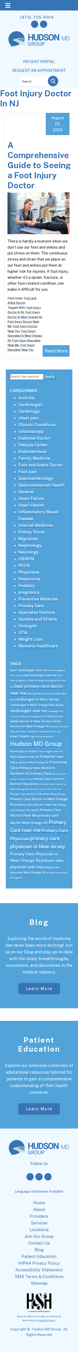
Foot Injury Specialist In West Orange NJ (24, 335)
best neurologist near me (39, 675)
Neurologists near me (24, 756)
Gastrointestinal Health (41, 485)
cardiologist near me (28, 710)
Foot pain (27, 471)
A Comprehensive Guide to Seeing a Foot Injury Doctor (39, 165)
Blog (39, 922)
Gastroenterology (35, 478)
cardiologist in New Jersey (37, 699)
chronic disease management (27, 716)
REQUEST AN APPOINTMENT (39, 70)
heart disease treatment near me (40, 731)
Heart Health (31, 505)
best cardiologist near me (28, 670)
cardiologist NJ (55, 711)
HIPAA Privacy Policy (39, 1263)
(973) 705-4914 (37, 17)
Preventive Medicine (38, 599)
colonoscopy (31, 431)
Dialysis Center (33, 444)
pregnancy (29, 592)
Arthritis (26, 397)
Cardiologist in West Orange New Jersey (37, 705)
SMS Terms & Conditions (39, 1276)
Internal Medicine (35, 525)
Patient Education (39, 1044)
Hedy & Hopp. (47, 1320)
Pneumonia (29, 578)
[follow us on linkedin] (48, 1176)
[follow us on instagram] (43, 24)
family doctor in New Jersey (30, 721)
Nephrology (30, 545)
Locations (39, 1229)
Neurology (28, 552)
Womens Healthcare (38, 645)
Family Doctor (55, 716)
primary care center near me (45, 789)
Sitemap (39, 1283)
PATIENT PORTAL (39, 61)
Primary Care (31, 605)
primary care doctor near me (35, 804)
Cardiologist (30, 404)
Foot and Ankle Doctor (40, 464)
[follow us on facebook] (34, 24)
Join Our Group (39, 1236)
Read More (56, 351)
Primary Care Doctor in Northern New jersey (37, 794)
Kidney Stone (31, 532)
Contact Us (39, 1243)
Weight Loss (30, 639)
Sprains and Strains (37, 619)
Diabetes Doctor (34, 438)
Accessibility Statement (39, 1269)
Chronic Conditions (37, 424)
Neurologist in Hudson (24, 751)
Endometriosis (32, 451)
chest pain (28, 418)
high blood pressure (41, 736)
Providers (39, 1216)
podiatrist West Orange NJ (32, 762)
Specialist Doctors (36, 612)
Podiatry (26, 585)
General (26, 491)
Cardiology (29, 411)
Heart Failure (31, 498)
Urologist (27, 625)
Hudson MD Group (36, 744)
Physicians (28, 572)
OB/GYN (26, 558)
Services (39, 1222)
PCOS (24, 565)
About (39, 1209)
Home (39, 1202)
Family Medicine (34, 458)
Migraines (28, 538)
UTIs (22, 632)
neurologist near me (51, 751)
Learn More (39, 988)
